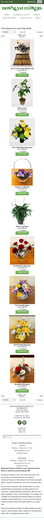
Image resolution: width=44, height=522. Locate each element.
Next (41, 36)
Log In (39, 2)
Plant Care (22, 430)
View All (22, 32)
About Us (22, 432)
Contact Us (22, 428)
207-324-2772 (7, 2)
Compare (39, 32)
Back (3, 36)
